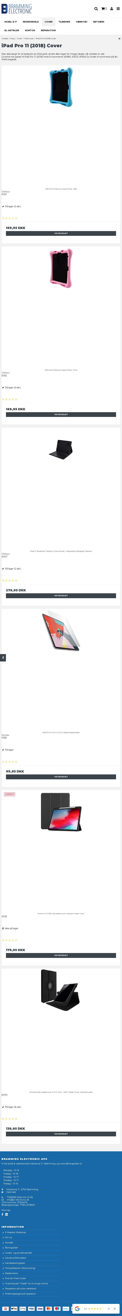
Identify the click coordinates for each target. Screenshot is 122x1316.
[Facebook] (3, 657)
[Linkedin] (6, 1214)
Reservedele (31, 21)
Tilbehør (64, 21)
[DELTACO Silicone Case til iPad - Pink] (61, 305)
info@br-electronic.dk (18, 1199)
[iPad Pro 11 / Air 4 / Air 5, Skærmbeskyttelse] (61, 668)
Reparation (48, 30)
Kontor (30, 30)
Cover (49, 21)
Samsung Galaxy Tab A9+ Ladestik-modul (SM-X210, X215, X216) (38, 1312)
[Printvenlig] (119, 38)
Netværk (98, 21)
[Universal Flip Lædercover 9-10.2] (61, 1028)
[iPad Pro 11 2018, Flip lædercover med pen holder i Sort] (61, 849)
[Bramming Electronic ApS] (20, 9)
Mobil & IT (10, 21)
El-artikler (11, 30)
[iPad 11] (61, 487)
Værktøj (81, 21)
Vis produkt (61, 233)
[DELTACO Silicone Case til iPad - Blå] (61, 124)
